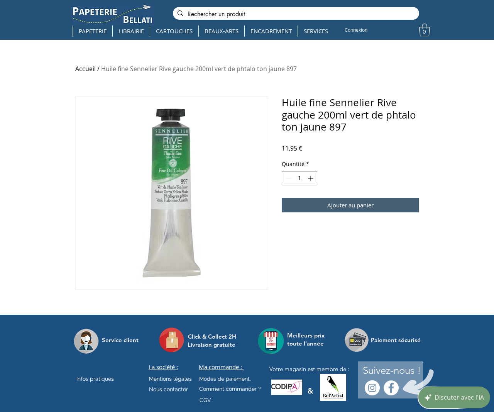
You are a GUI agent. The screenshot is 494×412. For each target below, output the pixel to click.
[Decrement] (288, 178)
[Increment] (311, 178)
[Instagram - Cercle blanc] (372, 387)
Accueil (85, 68)
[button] (424, 30)
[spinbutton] (299, 178)
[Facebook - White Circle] (391, 387)
